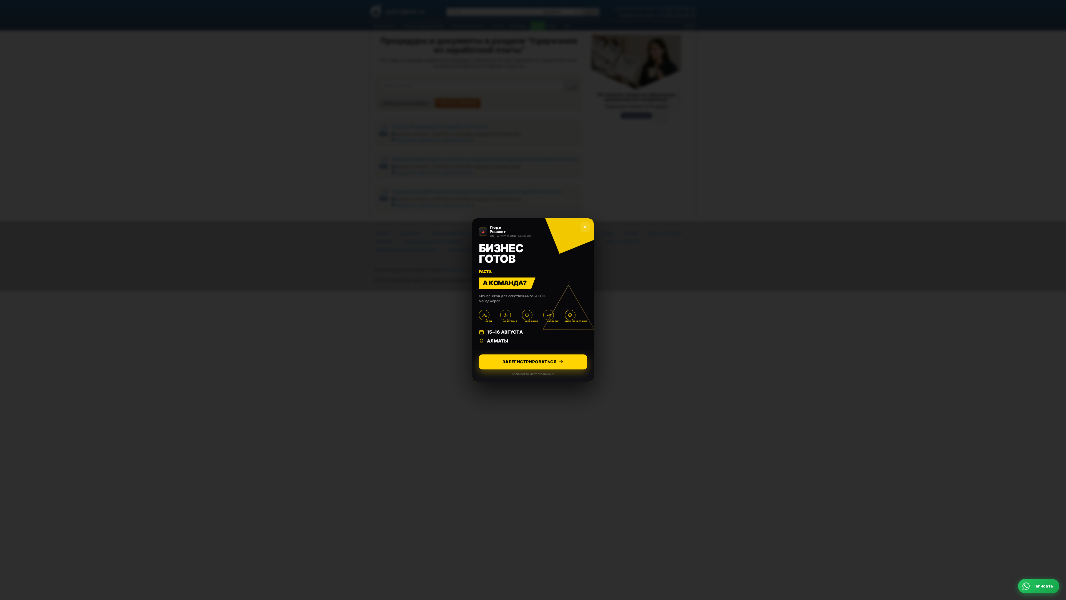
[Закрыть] (1052, 511)
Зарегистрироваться (529, 361)
